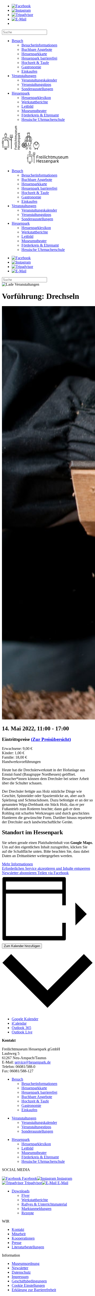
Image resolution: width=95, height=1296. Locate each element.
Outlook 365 (21, 1028)
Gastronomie (31, 67)
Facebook (29, 1178)
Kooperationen (23, 1238)
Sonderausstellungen (37, 89)
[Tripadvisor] (22, 15)
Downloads (20, 1191)
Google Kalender (25, 1019)
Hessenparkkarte (34, 54)
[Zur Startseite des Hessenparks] (47, 145)
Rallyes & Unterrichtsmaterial (44, 1204)
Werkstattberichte (34, 102)
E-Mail (62, 1183)
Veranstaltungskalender (39, 80)
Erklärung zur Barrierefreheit (34, 1290)
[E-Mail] (19, 19)
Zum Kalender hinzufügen (22, 946)
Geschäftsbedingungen (29, 1281)
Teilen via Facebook (53, 873)
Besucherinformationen (39, 45)
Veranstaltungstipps (36, 84)
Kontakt (18, 1229)
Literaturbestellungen (28, 1247)
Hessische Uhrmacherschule (43, 119)
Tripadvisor (32, 1183)
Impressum (20, 1277)
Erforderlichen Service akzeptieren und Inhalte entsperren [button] (46, 868)
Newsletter (20, 1268)
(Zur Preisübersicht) (51, 739)
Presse (16, 1243)
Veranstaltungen (24, 76)
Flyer (25, 1195)
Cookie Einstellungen (28, 1285)
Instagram (64, 1178)
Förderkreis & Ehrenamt (40, 115)
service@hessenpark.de (33, 1062)
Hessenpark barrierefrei (39, 58)
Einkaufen (29, 71)
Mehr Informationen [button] (17, 864)
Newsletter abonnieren (19, 873)
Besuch (17, 41)
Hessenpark (21, 93)
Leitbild (27, 106)
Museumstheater (34, 111)
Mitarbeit (19, 1234)
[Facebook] (21, 6)
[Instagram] (21, 10)
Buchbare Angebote (36, 49)
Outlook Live (22, 1032)
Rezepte (27, 1213)
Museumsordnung (25, 1263)
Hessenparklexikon (36, 98)
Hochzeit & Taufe (35, 63)
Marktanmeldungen (36, 1209)
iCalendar (19, 1023)
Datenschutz (21, 1272)
